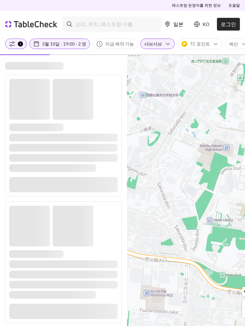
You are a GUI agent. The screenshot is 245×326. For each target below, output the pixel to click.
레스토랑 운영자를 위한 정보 (196, 5)
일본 (178, 24)
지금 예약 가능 (119, 44)
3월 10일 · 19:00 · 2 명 (64, 44)
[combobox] (112, 24)
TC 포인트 (200, 44)
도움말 (234, 5)
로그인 (228, 24)
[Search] (69, 24)
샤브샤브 (153, 44)
